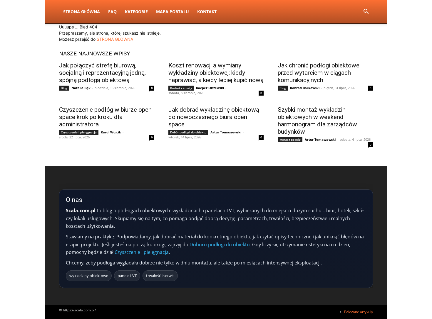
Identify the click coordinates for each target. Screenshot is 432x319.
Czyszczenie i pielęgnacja (79, 132)
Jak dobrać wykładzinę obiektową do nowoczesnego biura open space (213, 117)
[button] (366, 12)
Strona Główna (81, 11)
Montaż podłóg (290, 140)
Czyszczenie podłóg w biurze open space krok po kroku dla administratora (105, 117)
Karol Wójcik (111, 132)
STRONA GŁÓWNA (115, 39)
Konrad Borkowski (304, 88)
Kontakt (207, 11)
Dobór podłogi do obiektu (188, 132)
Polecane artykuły (358, 311)
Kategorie (136, 11)
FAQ (112, 11)
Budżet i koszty (181, 88)
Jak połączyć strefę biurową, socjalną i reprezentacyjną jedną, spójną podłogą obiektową (102, 73)
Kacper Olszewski (210, 88)
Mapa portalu (172, 11)
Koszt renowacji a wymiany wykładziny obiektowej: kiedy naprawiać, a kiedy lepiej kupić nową (216, 73)
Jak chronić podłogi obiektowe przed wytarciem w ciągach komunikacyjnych (318, 73)
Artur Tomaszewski (225, 132)
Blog (64, 88)
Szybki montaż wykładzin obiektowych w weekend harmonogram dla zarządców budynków (317, 120)
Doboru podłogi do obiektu (220, 244)
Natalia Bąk (81, 88)
